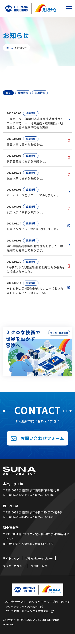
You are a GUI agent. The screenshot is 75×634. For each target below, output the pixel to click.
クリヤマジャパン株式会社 (21, 607)
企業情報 (23, 92)
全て (8, 92)
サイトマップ (11, 558)
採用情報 (40, 92)
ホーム (9, 48)
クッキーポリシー (14, 566)
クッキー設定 (39, 566)
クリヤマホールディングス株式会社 (27, 611)
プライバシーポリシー (39, 558)
